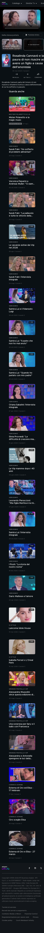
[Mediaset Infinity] (5, 3)
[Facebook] (29, 868)
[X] (41, 868)
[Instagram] (35, 868)
